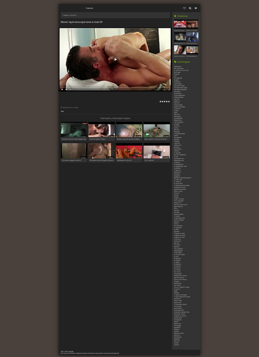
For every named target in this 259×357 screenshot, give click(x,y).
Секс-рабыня (178, 249)
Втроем (176, 147)
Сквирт (176, 197)
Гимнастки (177, 145)
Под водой (177, 274)
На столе (177, 272)
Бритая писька (179, 277)
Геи (175, 76)
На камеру (177, 325)
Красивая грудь (179, 86)
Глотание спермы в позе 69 (71, 160)
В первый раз (178, 164)
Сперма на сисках (180, 316)
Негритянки (178, 318)
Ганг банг (177, 285)
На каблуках (178, 226)
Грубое (176, 331)
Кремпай (177, 327)
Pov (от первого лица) (181, 287)
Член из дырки (179, 220)
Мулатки (177, 335)
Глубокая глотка (180, 187)
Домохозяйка (178, 214)
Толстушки (178, 306)
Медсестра (178, 120)
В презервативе (179, 218)
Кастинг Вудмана (180, 155)
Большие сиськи (179, 314)
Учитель (177, 126)
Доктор (176, 243)
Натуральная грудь (180, 87)
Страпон (177, 162)
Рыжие (176, 343)
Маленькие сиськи (180, 276)
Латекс (176, 224)
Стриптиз (177, 109)
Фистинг (177, 130)
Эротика (177, 114)
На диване (177, 264)
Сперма (176, 124)
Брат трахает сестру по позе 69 (156, 139)
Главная (89, 8)
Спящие (176, 141)
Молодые (177, 72)
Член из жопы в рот (181, 205)
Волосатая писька (180, 279)
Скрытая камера (179, 107)
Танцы (176, 110)
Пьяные (176, 74)
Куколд (176, 210)
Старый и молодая (180, 295)
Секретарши (178, 105)
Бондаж (176, 281)
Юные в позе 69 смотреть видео (128, 139)
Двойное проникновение (182, 178)
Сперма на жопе (179, 235)
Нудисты (177, 101)
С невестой (178, 180)
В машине (177, 258)
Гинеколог (177, 241)
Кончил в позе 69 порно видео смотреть (74, 139)
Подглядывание (179, 95)
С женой (177, 216)
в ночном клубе (179, 254)
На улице (177, 91)
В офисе (177, 262)
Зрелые (176, 139)
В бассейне (178, 252)
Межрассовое (179, 333)
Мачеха (176, 247)
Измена (176, 151)
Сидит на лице (179, 199)
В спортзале (178, 183)
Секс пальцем (178, 201)
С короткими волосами (182, 297)
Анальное (177, 299)
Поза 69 (176, 193)
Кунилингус (178, 149)
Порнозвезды (178, 97)
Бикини (176, 222)
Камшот (177, 329)
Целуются (177, 203)
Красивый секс (179, 158)
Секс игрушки (178, 122)
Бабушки (177, 174)
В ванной (177, 82)
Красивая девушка (180, 89)
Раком (176, 195)
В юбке (176, 229)
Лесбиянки (177, 337)
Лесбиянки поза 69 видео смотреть (101, 160)
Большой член (179, 310)
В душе (176, 80)
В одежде (177, 153)
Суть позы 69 (149, 160)
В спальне (177, 266)
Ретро (176, 157)
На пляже (177, 270)
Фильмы (177, 132)
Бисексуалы (178, 308)
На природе (178, 78)
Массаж (176, 341)
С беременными (179, 134)
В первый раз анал (180, 166)
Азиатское (177, 302)
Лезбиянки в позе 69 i (124, 160)
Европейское (178, 206)
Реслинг (176, 212)
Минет (176, 322)
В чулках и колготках (181, 70)
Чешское (177, 143)
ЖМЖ (176, 291)
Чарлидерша (178, 251)
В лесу (176, 256)
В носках (177, 289)
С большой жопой (180, 304)
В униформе (178, 118)
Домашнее (177, 66)
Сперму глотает (179, 237)
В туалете (177, 181)
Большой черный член (181, 312)
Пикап (176, 135)
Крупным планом (180, 189)
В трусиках (178, 228)
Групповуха (178, 84)
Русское (176, 103)
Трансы (176, 345)
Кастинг (176, 99)
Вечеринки (177, 137)
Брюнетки (177, 323)
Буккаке (176, 231)
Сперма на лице (179, 233)
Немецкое (177, 172)
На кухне (177, 268)
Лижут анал (178, 300)
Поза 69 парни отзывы (97, 139)
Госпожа (177, 245)
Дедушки (177, 176)
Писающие (177, 93)
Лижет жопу (178, 191)
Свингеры (177, 116)
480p (62, 111)
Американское (179, 160)
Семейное (177, 168)
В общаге (177, 260)
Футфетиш (177, 283)
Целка (176, 128)
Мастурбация (178, 68)
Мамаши (177, 339)
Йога (175, 208)
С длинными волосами (181, 185)
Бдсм (175, 112)
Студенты (177, 170)
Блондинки (177, 320)
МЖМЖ (176, 293)
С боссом (177, 239)
